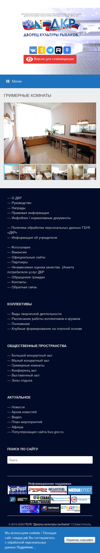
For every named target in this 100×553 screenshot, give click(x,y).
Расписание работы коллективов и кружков (46, 319)
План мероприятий (27, 422)
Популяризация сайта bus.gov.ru (38, 432)
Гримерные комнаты (28, 365)
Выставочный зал (25, 375)
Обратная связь (24, 287)
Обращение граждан (28, 277)
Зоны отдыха (22, 380)
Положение (21, 324)
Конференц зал (24, 370)
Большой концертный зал (32, 355)
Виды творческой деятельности (37, 314)
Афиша (17, 427)
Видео (17, 417)
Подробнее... (26, 547)
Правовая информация (30, 213)
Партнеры (20, 262)
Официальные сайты (28, 257)
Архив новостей (24, 412)
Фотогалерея (20, 247)
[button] (92, 133)
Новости (18, 407)
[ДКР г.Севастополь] (50, 25)
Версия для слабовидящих (53, 59)
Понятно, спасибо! (80, 540)
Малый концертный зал (30, 360)
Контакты (18, 282)
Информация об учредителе (34, 237)
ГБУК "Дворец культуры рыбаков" (47, 524)
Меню (17, 81)
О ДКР (17, 198)
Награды (18, 208)
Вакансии (19, 252)
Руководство (21, 203)
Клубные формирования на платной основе (47, 329)
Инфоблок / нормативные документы (41, 218)
